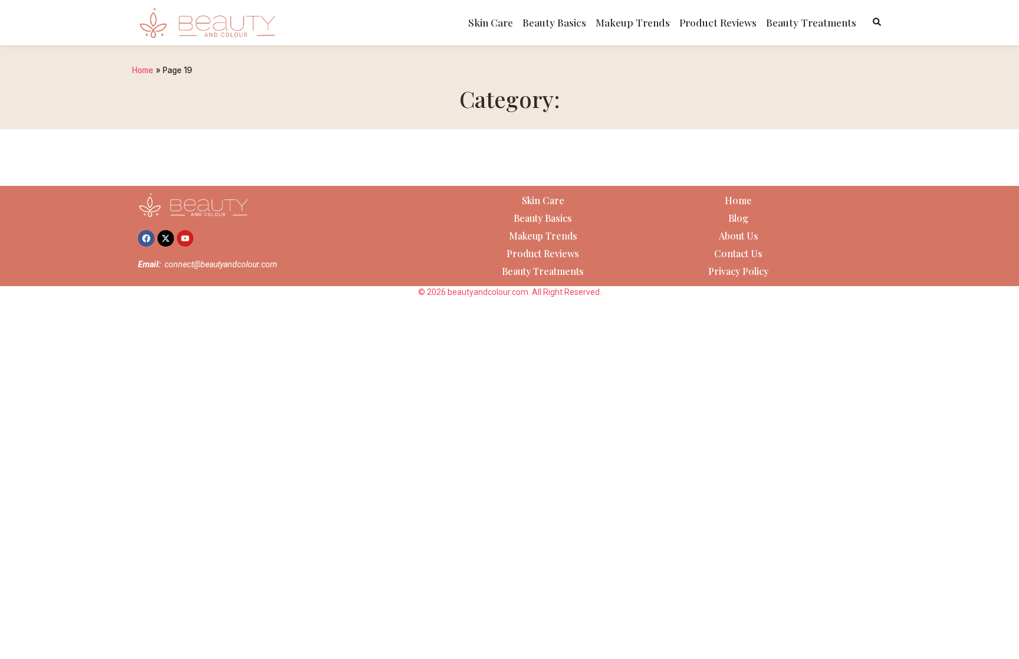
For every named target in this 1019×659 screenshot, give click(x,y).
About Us (738, 235)
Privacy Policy (738, 271)
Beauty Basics (554, 22)
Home (142, 70)
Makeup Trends (633, 22)
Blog (738, 218)
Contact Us (738, 253)
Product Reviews (718, 22)
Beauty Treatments (811, 22)
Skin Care (490, 22)
